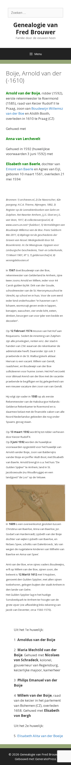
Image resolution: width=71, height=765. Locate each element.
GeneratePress (45, 759)
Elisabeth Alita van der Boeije (40, 736)
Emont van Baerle (19, 169)
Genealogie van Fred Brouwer (35, 28)
